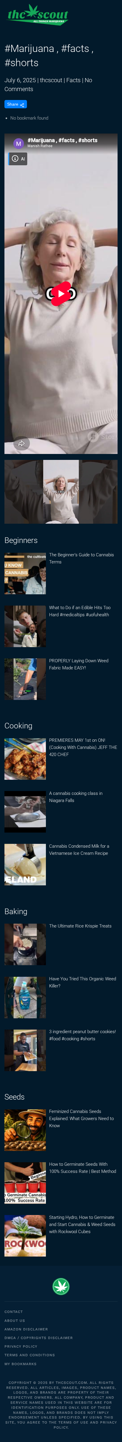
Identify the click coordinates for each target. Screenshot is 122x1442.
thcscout (51, 80)
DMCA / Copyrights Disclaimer (38, 1338)
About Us (14, 1321)
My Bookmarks (20, 1364)
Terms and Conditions (29, 1355)
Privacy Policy (20, 1346)
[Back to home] (37, 15)
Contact (13, 1312)
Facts (73, 80)
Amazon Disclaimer (26, 1329)
